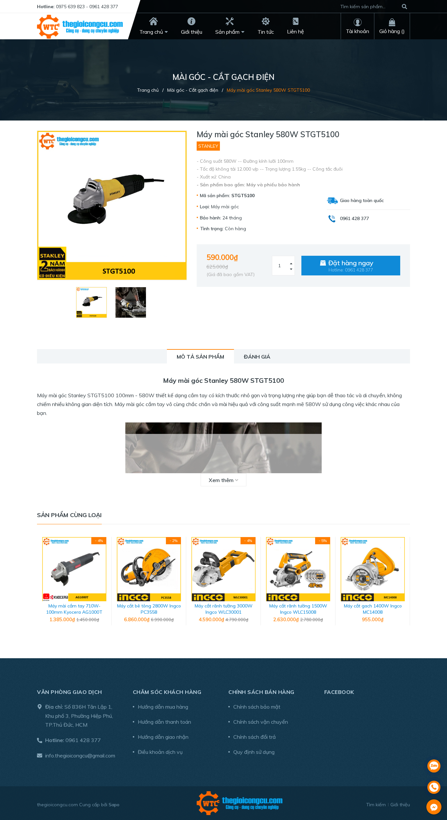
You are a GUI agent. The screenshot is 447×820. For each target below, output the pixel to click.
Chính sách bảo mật (256, 706)
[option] (92, 302)
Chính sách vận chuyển (260, 721)
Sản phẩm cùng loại (69, 515)
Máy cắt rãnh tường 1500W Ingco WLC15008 (298, 609)
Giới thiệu (400, 805)
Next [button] (405, 584)
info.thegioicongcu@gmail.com (80, 755)
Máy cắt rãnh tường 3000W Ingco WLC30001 (224, 609)
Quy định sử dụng (254, 752)
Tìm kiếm (376, 805)
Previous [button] (42, 584)
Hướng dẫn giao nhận (163, 737)
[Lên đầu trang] (434, 749)
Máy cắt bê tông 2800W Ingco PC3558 (149, 609)
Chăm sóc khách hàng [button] (167, 692)
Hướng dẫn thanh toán (164, 721)
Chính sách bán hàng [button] (261, 692)
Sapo (114, 805)
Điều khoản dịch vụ (160, 752)
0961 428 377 (83, 740)
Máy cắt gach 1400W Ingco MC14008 (373, 609)
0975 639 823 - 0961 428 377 (87, 6)
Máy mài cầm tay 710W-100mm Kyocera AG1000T (74, 609)
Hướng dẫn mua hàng (163, 706)
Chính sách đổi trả (254, 737)
